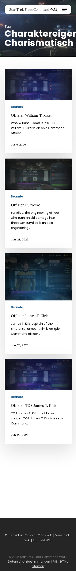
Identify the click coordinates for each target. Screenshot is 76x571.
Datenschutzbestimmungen (29, 561)
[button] (64, 9)
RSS (55, 561)
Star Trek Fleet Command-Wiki (33, 9)
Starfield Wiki (42, 540)
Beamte (17, 107)
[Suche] (56, 9)
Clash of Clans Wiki (38, 535)
